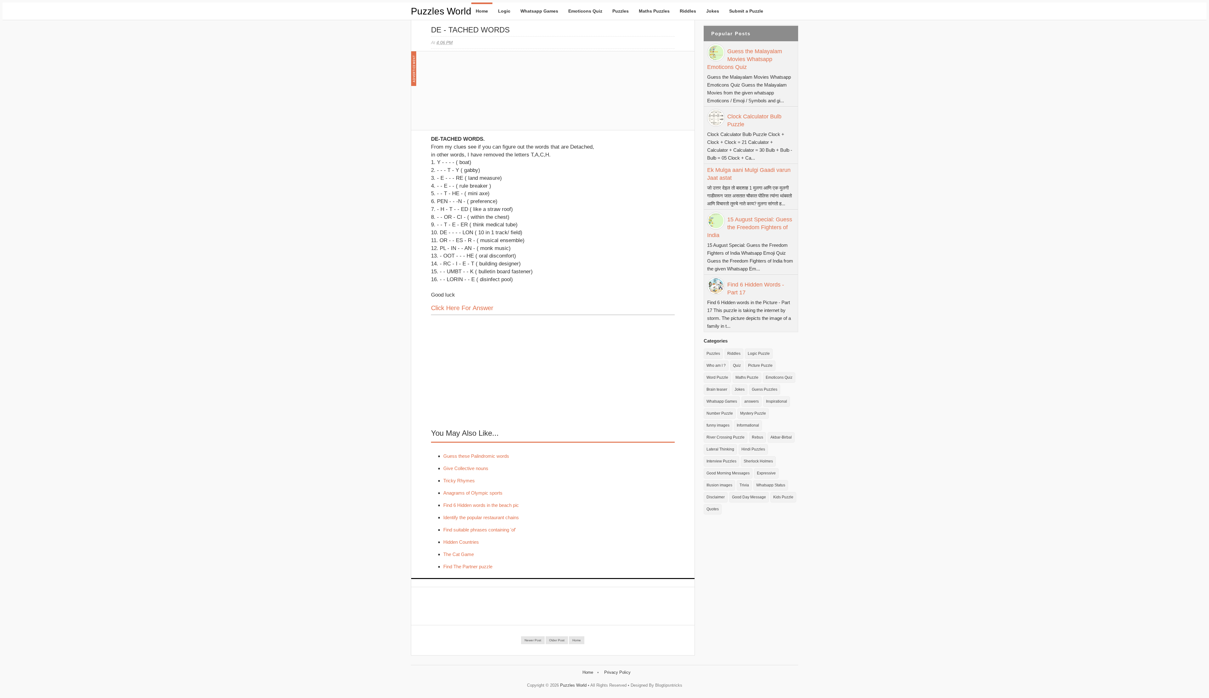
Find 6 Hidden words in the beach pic (481, 505)
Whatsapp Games (539, 11)
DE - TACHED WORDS (470, 30)
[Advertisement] (478, 93)
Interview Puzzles (721, 461)
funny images (718, 425)
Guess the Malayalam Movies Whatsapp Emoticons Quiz (744, 59)
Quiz (737, 365)
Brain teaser (717, 389)
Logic (504, 11)
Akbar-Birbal (781, 437)
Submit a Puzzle (746, 11)
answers (751, 401)
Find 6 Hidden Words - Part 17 (755, 288)
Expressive (766, 473)
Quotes (713, 509)
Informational (748, 425)
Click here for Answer (462, 307)
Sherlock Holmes (758, 461)
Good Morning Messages (728, 473)
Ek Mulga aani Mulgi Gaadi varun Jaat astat (749, 174)
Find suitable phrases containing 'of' (479, 529)
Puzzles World (441, 11)
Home (482, 11)
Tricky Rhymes (459, 480)
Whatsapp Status (770, 485)
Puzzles (620, 11)
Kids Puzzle (783, 497)
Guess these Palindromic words (476, 456)
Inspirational (776, 401)
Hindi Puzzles (753, 449)
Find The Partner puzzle (467, 566)
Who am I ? (716, 365)
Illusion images (719, 485)
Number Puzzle (720, 413)
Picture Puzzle (760, 365)
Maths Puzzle (746, 377)
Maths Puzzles (654, 11)
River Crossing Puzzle (726, 437)
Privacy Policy (617, 672)
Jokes (712, 11)
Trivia (744, 485)
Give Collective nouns (465, 468)
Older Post (557, 640)
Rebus (757, 437)
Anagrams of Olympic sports (472, 493)
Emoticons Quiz (585, 11)
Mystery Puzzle (753, 413)
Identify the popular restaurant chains (481, 517)
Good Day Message (749, 497)
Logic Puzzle (759, 353)
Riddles (688, 11)
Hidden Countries (461, 542)
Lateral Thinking (720, 449)
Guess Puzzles (764, 389)
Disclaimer (716, 497)
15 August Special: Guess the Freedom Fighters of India (749, 227)
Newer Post (533, 640)
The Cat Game (458, 554)
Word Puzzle (717, 377)
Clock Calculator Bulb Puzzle (754, 120)
